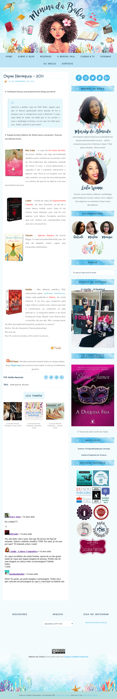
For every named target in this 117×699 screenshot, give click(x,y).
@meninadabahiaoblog (96, 622)
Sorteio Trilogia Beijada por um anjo (94, 449)
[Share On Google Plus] (61, 377)
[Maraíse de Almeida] (93, 133)
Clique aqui (16, 365)
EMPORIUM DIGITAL (90, 695)
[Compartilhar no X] (51, 377)
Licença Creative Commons (76, 656)
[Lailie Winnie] (93, 190)
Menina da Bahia (63, 695)
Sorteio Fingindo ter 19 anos (93, 455)
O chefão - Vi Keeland (93, 289)
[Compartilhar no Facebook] (46, 377)
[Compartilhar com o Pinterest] (56, 377)
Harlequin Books (19, 384)
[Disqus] (35, 473)
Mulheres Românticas (54, 293)
